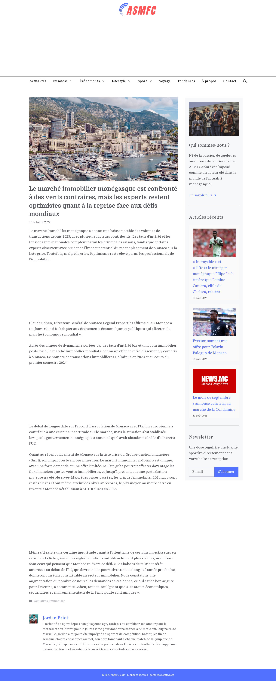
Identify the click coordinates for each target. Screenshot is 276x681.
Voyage (165, 81)
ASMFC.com (118, 675)
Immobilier (57, 601)
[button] (245, 81)
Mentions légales (137, 675)
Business (60, 81)
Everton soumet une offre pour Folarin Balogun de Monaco (210, 347)
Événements (90, 81)
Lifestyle (119, 81)
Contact (229, 81)
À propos (209, 81)
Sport (142, 81)
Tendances (186, 81)
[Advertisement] (138, 48)
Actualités (38, 81)
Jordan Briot (55, 618)
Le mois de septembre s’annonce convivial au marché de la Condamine (214, 403)
